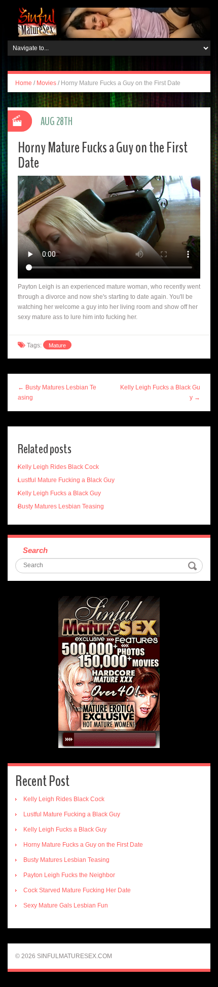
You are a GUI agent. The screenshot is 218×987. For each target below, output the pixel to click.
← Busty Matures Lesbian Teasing (57, 392)
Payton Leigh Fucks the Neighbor (69, 875)
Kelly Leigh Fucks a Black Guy (59, 493)
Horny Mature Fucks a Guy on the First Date (83, 844)
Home (23, 83)
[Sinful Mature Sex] (109, 22)
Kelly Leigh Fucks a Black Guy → (160, 392)
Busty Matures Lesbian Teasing (61, 506)
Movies (46, 83)
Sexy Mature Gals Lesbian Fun (65, 905)
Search (35, 550)
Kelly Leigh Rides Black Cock (58, 466)
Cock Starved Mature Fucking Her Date (77, 890)
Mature (57, 345)
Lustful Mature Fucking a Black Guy (66, 480)
